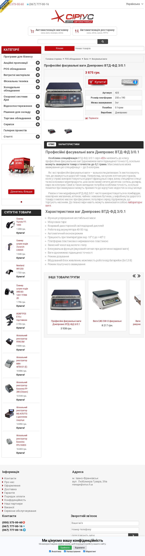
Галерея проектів (15, 130)
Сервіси (9, 124)
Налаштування (73, 551)
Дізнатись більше (21, 191)
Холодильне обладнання (12, 89)
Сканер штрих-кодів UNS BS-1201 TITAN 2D (22, 291)
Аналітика (56, 551)
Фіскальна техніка (16, 81)
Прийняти (65, 548)
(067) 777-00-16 (39, 4)
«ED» (103, 158)
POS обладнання (15, 69)
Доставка (10, 489)
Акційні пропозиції (16, 62)
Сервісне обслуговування (20, 510)
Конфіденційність (15, 500)
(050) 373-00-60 (12, 522)
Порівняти (93, 118)
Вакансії (9, 507)
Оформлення (12, 485)
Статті (8, 136)
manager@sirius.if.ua (82, 484)
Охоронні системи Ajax (15, 98)
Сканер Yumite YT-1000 (21, 222)
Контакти (10, 478)
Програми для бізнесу (18, 56)
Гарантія (9, 492)
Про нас (9, 482)
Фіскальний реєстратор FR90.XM (21, 338)
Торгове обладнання (17, 118)
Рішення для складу (17, 112)
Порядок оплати (14, 496)
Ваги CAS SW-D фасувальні (107, 321)
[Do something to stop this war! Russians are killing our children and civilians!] (6, 6)
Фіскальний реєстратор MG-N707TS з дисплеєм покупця (21, 413)
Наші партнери (13, 503)
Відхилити (80, 548)
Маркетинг (91, 551)
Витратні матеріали (17, 75)
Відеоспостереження (18, 106)
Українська (133, 4)
